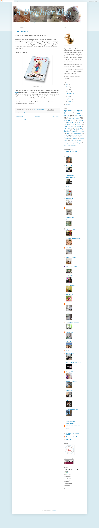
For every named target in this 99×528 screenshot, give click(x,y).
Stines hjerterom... (70, 421)
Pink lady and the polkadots (73, 436)
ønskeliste (78, 124)
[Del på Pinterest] (53, 110)
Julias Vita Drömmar (71, 247)
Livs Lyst (68, 156)
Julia (16, 92)
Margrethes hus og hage (72, 409)
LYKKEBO (69, 439)
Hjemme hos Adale (70, 177)
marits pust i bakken (71, 257)
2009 (67, 104)
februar (69, 99)
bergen (80, 130)
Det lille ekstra (69, 332)
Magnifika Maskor (70, 285)
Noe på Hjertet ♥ (70, 423)
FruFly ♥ (68, 186)
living (81, 142)
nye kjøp (68, 111)
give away (78, 126)
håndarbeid (75, 131)
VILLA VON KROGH (71, 266)
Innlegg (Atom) (25, 119)
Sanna (67, 428)
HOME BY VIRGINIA (72, 151)
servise (74, 130)
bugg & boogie (69, 400)
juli (68, 89)
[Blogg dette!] (49, 110)
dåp (77, 142)
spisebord (79, 140)
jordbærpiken (69, 294)
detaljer (81, 120)
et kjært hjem (69, 304)
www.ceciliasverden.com (72, 154)
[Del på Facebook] (52, 110)
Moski (67, 189)
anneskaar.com (69, 430)
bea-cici (68, 418)
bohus (82, 137)
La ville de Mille (70, 276)
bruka (68, 133)
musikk (72, 143)
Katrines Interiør (70, 217)
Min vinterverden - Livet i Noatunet (72, 434)
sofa (69, 145)
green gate (67, 130)
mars (69, 96)
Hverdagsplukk (69, 372)
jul (65, 128)
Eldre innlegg (56, 116)
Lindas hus (68, 341)
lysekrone (66, 135)
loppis (79, 122)
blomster (77, 137)
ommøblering (79, 143)
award (82, 131)
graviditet (26, 112)
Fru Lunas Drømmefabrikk (73, 238)
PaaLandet (68, 313)
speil (65, 137)
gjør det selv (79, 128)
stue (71, 126)
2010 (67, 87)
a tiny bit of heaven (70, 229)
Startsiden (37, 116)
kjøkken (70, 128)
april (69, 91)
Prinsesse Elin (69, 198)
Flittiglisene (69, 390)
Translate (69, 473)
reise (81, 135)
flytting (68, 138)
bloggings (70, 122)
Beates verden (69, 165)
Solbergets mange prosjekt (72, 322)
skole (65, 145)
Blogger (55, 510)
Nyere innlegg (19, 116)
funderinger (67, 131)
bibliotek (70, 137)
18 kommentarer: (40, 109)
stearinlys (68, 120)
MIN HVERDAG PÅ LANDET (74, 362)
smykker (72, 140)
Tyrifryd (68, 219)
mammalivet (66, 143)
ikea (72, 135)
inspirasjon (79, 115)
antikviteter (72, 142)
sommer (73, 145)
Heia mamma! (22, 31)
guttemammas (69, 208)
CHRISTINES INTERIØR (73, 426)
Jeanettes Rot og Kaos (71, 381)
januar (69, 101)
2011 (67, 84)
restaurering (67, 124)
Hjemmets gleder (70, 353)
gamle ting (74, 118)
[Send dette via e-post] (47, 110)
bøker (22, 112)
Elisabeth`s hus (70, 350)
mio (76, 135)
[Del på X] (50, 110)
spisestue (66, 142)
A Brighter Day (43, 11)
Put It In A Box (70, 175)
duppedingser (77, 133)
